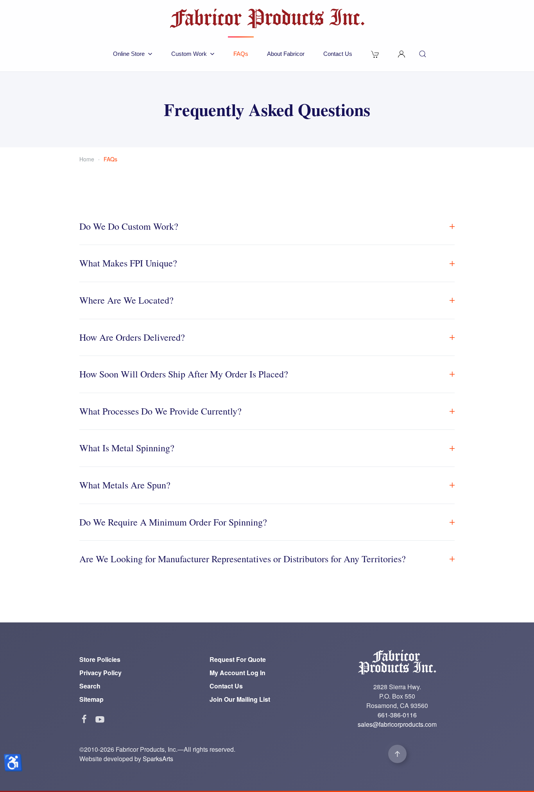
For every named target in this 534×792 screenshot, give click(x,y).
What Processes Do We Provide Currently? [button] (160, 411)
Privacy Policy (100, 672)
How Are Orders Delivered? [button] (132, 337)
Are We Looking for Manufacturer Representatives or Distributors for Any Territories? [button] (242, 558)
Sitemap (91, 699)
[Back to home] (267, 18)
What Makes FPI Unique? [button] (128, 263)
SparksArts (158, 758)
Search (89, 685)
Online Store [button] (129, 53)
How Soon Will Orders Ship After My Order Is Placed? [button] (183, 374)
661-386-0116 (397, 714)
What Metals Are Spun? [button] (124, 485)
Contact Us (337, 53)
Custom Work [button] (189, 53)
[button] (401, 54)
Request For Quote (238, 659)
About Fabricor (286, 53)
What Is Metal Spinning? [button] (126, 448)
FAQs (240, 53)
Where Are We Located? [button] (126, 300)
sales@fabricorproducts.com (397, 724)
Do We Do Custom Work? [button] (128, 226)
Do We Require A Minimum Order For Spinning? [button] (173, 522)
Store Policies (99, 659)
